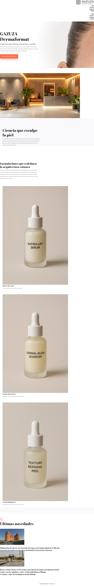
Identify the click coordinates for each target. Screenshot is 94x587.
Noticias (92, 10)
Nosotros (92, 7)
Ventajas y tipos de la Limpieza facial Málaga (18, 574)
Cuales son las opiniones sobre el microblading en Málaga (23, 572)
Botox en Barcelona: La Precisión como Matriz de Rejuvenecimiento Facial (29, 570)
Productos (91, 9)
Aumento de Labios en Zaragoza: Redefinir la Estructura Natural (26, 550)
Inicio (93, 5)
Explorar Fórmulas (9, 56)
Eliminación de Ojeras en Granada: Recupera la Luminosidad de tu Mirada (30, 548)
